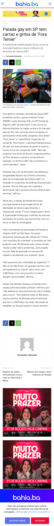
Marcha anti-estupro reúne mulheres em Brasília (39, 373)
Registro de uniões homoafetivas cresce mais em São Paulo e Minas (12, 376)
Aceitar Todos (17, 520)
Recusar (40, 520)
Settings (20, 511)
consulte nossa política (38, 511)
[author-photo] (27, 351)
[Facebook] (5, 62)
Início (5, 21)
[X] (12, 62)
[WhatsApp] (18, 62)
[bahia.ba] (27, 4)
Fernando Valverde (14, 56)
